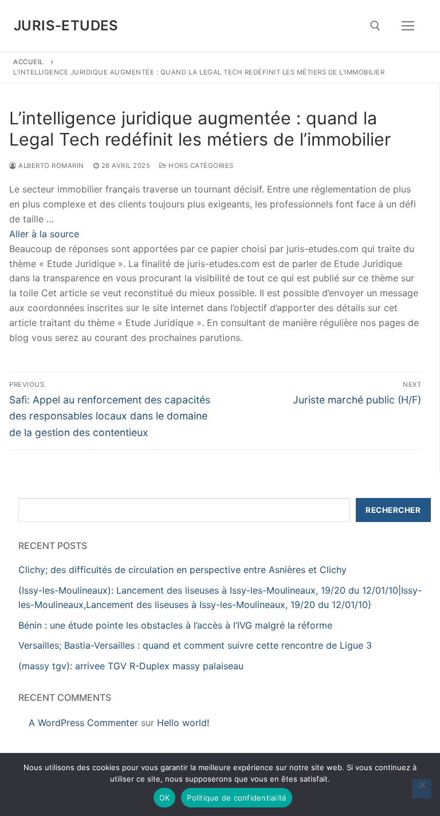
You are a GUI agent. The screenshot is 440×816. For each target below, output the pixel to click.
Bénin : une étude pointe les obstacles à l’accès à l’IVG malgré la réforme (175, 625)
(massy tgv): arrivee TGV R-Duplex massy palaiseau (130, 666)
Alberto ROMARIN (50, 166)
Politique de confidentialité (236, 797)
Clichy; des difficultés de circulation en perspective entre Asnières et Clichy (182, 569)
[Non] (421, 788)
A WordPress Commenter (83, 722)
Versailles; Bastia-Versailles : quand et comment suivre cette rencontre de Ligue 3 (195, 645)
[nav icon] (408, 26)
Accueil (28, 62)
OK (164, 797)
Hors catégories (200, 166)
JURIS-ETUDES (66, 25)
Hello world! (183, 722)
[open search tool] (375, 26)
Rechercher (393, 510)
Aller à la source (44, 234)
